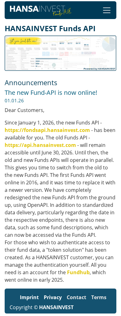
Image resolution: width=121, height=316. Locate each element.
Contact (76, 297)
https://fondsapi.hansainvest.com (47, 130)
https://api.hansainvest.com (40, 145)
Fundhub (78, 272)
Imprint (29, 297)
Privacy (53, 297)
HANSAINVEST (56, 307)
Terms (98, 297)
